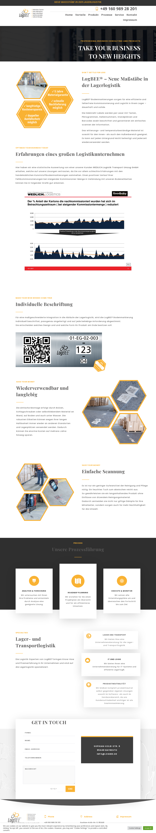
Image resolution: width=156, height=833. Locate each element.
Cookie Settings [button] (134, 828)
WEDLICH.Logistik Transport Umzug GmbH (115, 167)
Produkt (93, 15)
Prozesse (106, 15)
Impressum (130, 20)
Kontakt (132, 15)
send (70, 789)
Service (119, 15)
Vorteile (80, 15)
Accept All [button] (148, 828)
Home (69, 15)
